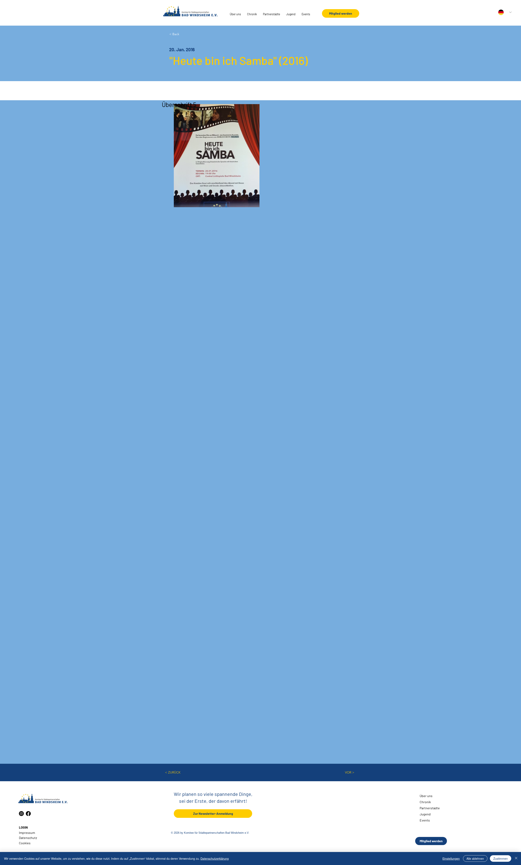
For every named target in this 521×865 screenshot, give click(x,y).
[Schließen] (516, 858)
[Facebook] (28, 813)
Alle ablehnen (475, 858)
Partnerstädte (430, 808)
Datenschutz (28, 838)
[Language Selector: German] (504, 12)
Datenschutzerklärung (214, 858)
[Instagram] (21, 813)
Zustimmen (500, 858)
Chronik (425, 802)
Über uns (426, 796)
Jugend (425, 814)
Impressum (27, 832)
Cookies (25, 843)
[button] (235, 14)
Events (425, 820)
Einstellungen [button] (451, 858)
